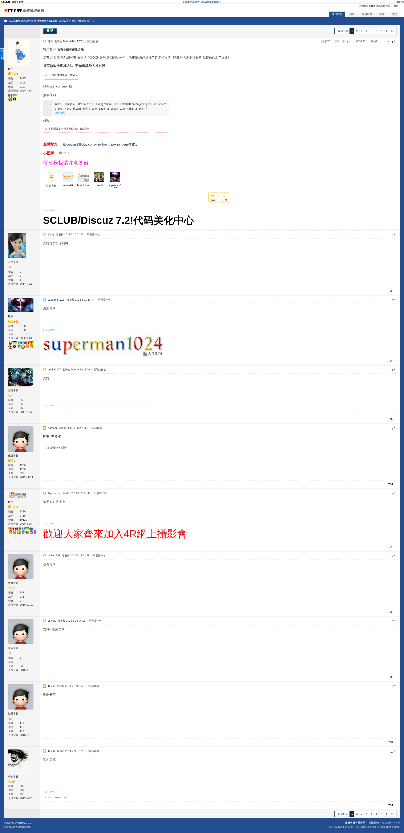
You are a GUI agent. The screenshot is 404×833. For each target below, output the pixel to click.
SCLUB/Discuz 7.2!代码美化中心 (118, 220)
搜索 (352, 14)
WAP (397, 822)
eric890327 (54, 369)
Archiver (387, 822)
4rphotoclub (83, 185)
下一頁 (389, 31)
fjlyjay (51, 234)
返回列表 (343, 31)
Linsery (52, 620)
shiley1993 (54, 555)
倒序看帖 (360, 41)
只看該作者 (91, 41)
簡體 (21, 1)
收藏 (213, 200)
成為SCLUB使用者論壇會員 (375, 6)
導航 (394, 14)
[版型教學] (49, 49)
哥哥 (50, 41)
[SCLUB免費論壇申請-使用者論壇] (24, 11)
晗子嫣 (51, 751)
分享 (224, 200)
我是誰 (51, 685)
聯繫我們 (374, 822)
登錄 (396, 6)
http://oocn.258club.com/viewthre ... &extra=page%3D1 (99, 144)
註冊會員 (13, 390)
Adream (52, 428)
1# (52, 436)
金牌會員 (13, 455)
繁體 (14, 1)
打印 (327, 41)
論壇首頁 (337, 14)
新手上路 (13, 262)
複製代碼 (59, 112)
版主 (10, 69)
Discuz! (22, 822)
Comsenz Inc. (24, 827)
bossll (99, 185)
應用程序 (367, 14)
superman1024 (115, 187)
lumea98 (68, 185)
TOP (390, 290)
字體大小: (340, 41)
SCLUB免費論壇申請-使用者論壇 (28, 20)
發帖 (50, 30)
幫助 (381, 14)
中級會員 (13, 583)
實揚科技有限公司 (355, 822)
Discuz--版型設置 (59, 20)
